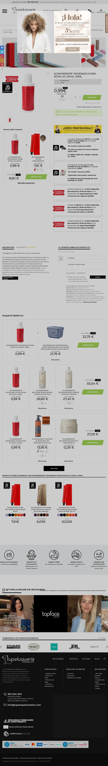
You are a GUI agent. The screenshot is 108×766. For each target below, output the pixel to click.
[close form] (90, 11)
